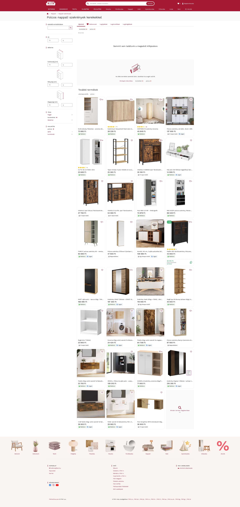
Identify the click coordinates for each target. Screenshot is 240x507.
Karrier (51, 473)
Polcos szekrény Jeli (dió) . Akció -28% (179, 129)
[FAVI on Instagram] (53, 485)
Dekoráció (36, 454)
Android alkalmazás (186, 468)
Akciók (223, 454)
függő (49, 115)
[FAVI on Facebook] (50, 485)
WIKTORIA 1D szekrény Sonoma (147, 129)
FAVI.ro (147, 499)
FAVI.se (164, 499)
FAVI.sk (136, 499)
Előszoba (204, 454)
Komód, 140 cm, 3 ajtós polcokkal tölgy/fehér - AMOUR (155, 251)
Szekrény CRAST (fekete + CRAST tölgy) (121, 299)
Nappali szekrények (64, 13)
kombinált (51, 134)
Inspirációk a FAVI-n (119, 476)
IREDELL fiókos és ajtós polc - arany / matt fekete (124, 381)
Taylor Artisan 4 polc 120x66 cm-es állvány (122, 170)
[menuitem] (51, 9)
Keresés (150, 3)
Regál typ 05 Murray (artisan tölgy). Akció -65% (182, 299)
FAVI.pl (142, 499)
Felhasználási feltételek (120, 486)
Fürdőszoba (129, 454)
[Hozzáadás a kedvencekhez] (191, 99)
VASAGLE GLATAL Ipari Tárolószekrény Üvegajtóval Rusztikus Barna (130, 210)
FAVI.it (159, 499)
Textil (54, 454)
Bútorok (17, 454)
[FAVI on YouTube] (57, 485)
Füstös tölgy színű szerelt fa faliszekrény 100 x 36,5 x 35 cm (98, 381)
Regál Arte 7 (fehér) (84, 340)
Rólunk (115, 468)
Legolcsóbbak (115, 24)
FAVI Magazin (117, 478)
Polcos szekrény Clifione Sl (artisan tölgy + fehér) (124, 251)
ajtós (49, 132)
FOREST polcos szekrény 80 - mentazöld (91, 251)
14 (161, 351)
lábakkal (50, 120)
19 (102, 140)
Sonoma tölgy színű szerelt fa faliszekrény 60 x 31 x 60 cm (127, 340)
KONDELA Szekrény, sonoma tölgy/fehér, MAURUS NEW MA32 (158, 381)
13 (161, 222)
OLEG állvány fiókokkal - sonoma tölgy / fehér (93, 129)
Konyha (110, 454)
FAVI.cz (130, 499)
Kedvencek (93, 24)
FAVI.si (189, 499)
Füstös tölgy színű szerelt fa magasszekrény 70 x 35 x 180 (156, 340)
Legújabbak (103, 24)
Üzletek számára (118, 481)
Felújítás (92, 454)
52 (102, 99)
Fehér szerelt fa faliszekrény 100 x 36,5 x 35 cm (124, 422)
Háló (166, 454)
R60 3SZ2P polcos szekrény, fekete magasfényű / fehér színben (188, 210)
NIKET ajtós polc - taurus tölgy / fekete (91, 299)
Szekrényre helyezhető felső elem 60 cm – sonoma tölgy (127, 129)
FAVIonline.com (54, 499)
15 (191, 222)
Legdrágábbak (127, 24)
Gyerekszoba (185, 454)
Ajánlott (81, 24)
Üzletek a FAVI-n (118, 471)
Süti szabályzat (118, 489)
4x (146, 126)
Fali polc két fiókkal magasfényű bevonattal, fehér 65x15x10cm (187, 170)
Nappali (53, 13)
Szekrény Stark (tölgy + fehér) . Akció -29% (151, 299)
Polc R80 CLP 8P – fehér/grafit (147, 210)
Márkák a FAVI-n (118, 473)
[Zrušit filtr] (56, 117)
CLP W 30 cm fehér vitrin (86, 170)
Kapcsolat (52, 471)
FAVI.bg (177, 499)
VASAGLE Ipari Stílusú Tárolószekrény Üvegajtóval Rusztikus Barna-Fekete (103, 210)
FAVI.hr (153, 499)
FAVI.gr (183, 499)
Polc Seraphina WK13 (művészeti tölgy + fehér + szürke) (155, 422)
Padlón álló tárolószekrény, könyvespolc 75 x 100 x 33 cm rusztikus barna (191, 251)
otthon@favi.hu (56, 468)
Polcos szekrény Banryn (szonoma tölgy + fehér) (183, 340)
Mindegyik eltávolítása (126, 81)
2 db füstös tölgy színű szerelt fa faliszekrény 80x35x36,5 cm (98, 422)
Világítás (73, 454)
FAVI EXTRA (116, 484)
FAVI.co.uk (171, 499)
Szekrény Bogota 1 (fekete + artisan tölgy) (181, 381)
